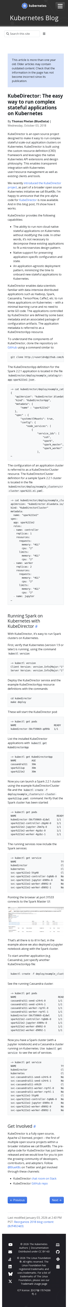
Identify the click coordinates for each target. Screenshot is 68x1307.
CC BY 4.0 (44, 1251)
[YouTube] (10, 1244)
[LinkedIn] (10, 1266)
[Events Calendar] (58, 1266)
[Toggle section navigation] (44, 33)
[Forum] (10, 1251)
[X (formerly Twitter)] (10, 1281)
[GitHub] (58, 1251)
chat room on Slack (44, 1178)
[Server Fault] (9, 1259)
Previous (17, 1200)
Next (57, 1200)
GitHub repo (40, 1183)
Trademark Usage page (34, 1283)
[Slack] (58, 1259)
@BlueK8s (14, 1167)
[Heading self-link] (36, 626)
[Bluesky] (10, 1273)
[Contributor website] (58, 1244)
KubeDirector (28, 200)
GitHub (12, 347)
